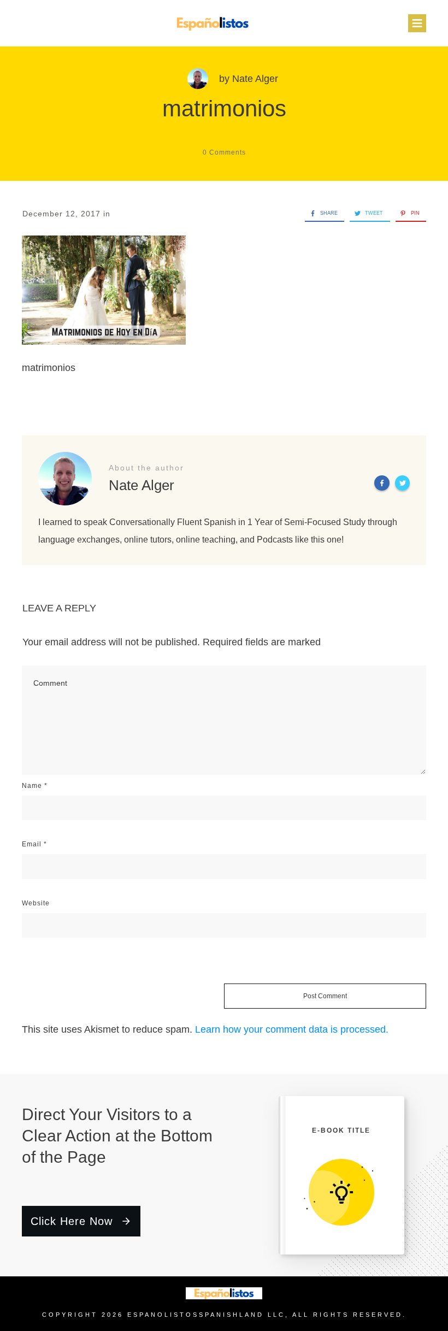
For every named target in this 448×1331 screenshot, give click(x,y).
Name (35, 786)
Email (34, 844)
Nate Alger (255, 78)
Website (36, 903)
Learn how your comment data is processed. (291, 1029)
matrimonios (224, 108)
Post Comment (325, 996)
